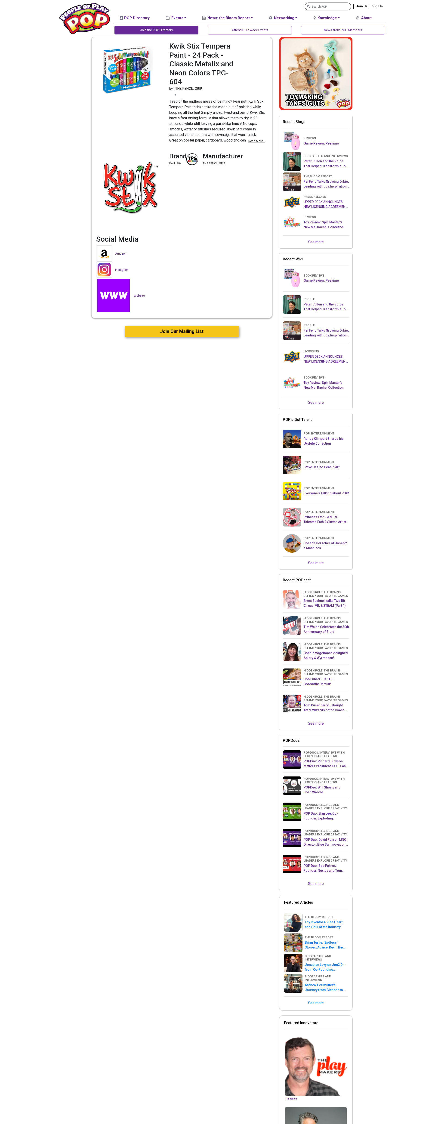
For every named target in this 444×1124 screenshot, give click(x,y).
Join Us (361, 6)
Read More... (256, 141)
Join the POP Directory (156, 30)
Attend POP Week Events (249, 30)
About (366, 18)
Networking (283, 18)
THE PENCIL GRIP (188, 88)
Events (176, 18)
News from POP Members (343, 30)
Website (139, 295)
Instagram (122, 269)
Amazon (120, 253)
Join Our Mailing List (182, 331)
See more (316, 242)
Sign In (377, 6)
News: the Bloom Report (228, 18)
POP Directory (136, 18)
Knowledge (327, 18)
